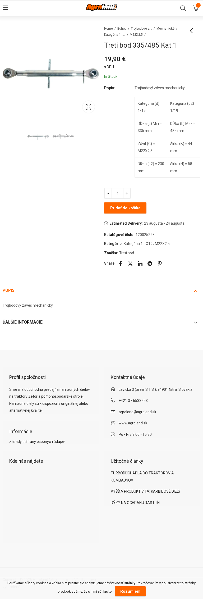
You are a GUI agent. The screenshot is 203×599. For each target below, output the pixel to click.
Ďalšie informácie (23, 322)
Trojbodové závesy (141, 28)
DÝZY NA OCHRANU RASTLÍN (135, 503)
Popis (9, 290)
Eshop (121, 28)
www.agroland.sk (133, 423)
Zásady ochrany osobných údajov (37, 441)
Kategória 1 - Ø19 (114, 35)
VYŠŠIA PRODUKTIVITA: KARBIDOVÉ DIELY (146, 491)
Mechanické (165, 28)
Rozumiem (130, 591)
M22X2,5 (136, 35)
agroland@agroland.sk (137, 412)
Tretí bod (126, 253)
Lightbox (88, 107)
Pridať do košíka (125, 208)
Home (108, 28)
